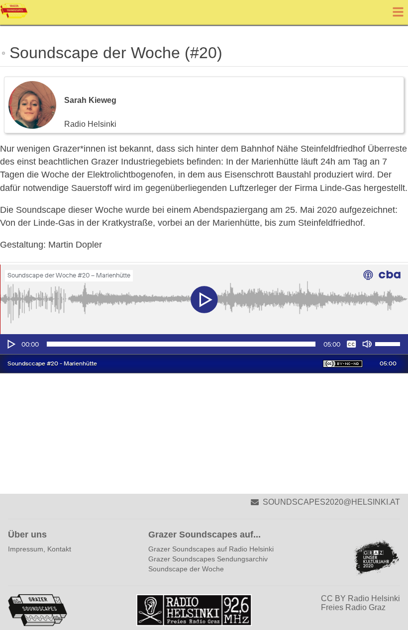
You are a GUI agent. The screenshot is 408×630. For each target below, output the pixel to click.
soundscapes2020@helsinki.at (331, 502)
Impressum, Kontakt (39, 549)
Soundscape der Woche (186, 569)
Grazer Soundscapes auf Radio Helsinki (211, 549)
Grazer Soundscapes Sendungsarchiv (208, 559)
